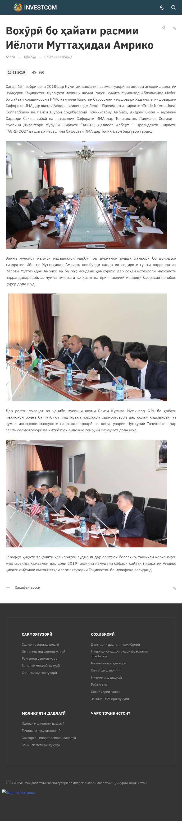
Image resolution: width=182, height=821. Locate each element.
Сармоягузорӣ (37, 634)
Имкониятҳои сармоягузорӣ (43, 651)
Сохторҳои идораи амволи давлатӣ (49, 738)
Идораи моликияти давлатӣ (43, 723)
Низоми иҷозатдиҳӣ (106, 677)
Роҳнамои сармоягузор (39, 658)
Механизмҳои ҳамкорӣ (108, 663)
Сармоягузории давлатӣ (40, 644)
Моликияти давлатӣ (44, 713)
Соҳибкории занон (105, 692)
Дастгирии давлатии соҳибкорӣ (115, 644)
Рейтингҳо (99, 684)
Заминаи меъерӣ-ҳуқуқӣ (41, 665)
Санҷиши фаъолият (106, 670)
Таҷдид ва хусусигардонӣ (41, 730)
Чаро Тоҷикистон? (110, 713)
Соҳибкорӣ (103, 634)
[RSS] (163, 27)
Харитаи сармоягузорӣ (39, 673)
